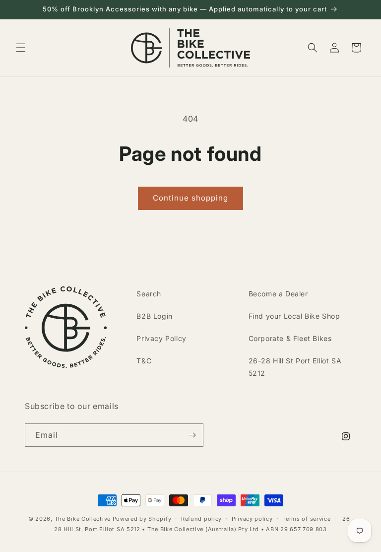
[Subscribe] (192, 435)
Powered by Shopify (142, 518)
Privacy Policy (161, 338)
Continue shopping (190, 198)
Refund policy (201, 518)
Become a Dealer (278, 293)
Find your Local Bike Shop (294, 316)
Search (148, 293)
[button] (21, 48)
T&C (143, 360)
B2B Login (154, 316)
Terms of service (306, 518)
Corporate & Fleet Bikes (290, 338)
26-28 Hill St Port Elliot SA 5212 (295, 366)
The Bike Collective (83, 518)
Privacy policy (252, 518)
